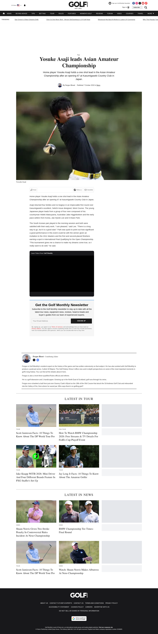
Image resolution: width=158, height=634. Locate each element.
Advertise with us (101, 607)
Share (34, 190)
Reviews (99, 13)
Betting (42, 13)
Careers (88, 607)
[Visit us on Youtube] (143, 3)
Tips (33, 13)
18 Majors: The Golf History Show (60, 369)
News (9, 13)
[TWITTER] (34, 360)
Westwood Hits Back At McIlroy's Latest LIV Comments (116, 19)
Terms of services (57, 327)
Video (119, 13)
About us (44, 603)
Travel (140, 13)
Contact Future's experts (61, 603)
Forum (110, 13)
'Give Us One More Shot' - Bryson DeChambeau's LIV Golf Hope (68, 19)
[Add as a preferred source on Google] (79, 618)
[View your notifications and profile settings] (25, 5)
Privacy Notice (36, 328)
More (150, 13)
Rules (61, 13)
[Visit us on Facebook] (133, 3)
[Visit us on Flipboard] (146, 3)
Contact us (78, 603)
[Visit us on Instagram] (136, 3)
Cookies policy (77, 607)
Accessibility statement (59, 607)
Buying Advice (21, 13)
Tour (52, 13)
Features (72, 13)
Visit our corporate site (106, 627)
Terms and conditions (94, 603)
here (64, 372)
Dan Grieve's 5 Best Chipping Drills (26, 19)
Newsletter (90, 190)
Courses (129, 13)
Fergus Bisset (70, 85)
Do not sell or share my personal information (79, 611)
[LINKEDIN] (38, 360)
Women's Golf (86, 13)
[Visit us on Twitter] (140, 3)
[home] (4, 13)
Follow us (79, 190)
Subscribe (136, 7)
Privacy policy (111, 603)
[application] (62, 274)
